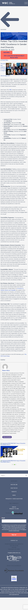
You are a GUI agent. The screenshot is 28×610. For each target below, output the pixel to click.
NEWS (14, 495)
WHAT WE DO (14, 488)
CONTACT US (14, 540)
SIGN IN (14, 507)
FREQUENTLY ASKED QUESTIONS (14, 498)
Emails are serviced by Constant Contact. (17, 530)
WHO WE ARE (14, 484)
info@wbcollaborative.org (14, 552)
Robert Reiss (5, 60)
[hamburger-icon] (26, 3)
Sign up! (14, 535)
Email (3, 517)
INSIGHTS (14, 491)
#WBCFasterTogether (14, 560)
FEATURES (6, 52)
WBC (10, 89)
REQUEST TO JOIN (14, 508)
